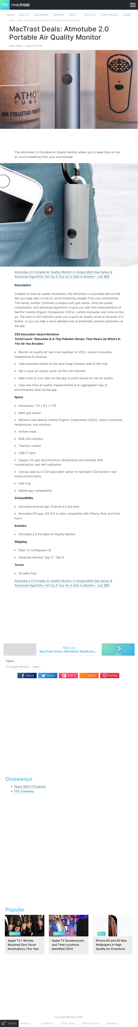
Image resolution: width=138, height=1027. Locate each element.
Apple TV (90, 15)
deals (36, 666)
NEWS (10, 15)
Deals (20, 20)
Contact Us (47, 1023)
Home (12, 20)
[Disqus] (69, 727)
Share (30, 675)
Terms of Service (90, 1023)
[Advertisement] (69, 139)
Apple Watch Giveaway (30, 786)
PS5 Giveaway (24, 791)
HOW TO (24, 15)
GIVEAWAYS (41, 15)
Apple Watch (109, 15)
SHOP (72, 15)
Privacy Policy (68, 1023)
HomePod (129, 15)
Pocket (113, 675)
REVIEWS (58, 15)
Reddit (92, 675)
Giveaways (112, 1023)
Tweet (51, 675)
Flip (70, 674)
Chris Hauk (15, 45)
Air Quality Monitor (18, 666)
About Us (26, 1023)
